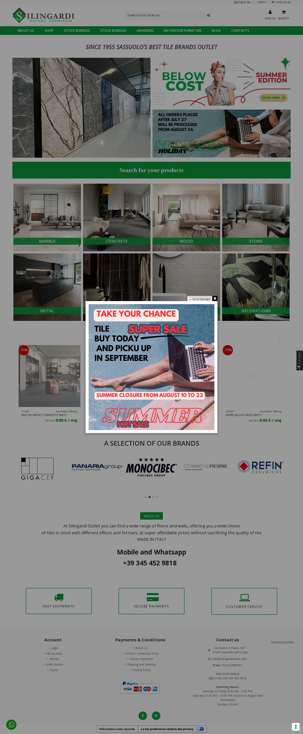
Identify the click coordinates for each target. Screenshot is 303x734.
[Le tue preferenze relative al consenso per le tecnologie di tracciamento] (296, 727)
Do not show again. (202, 299)
